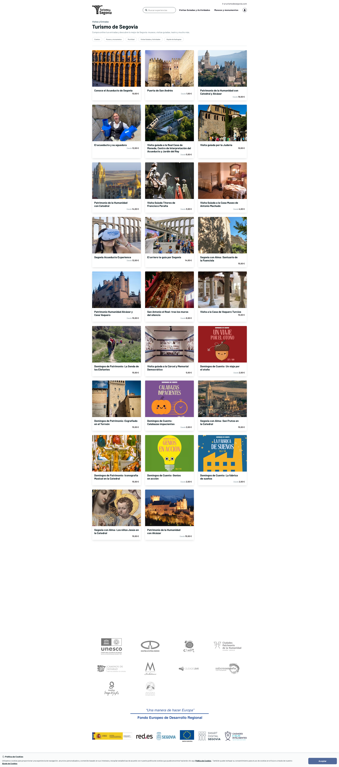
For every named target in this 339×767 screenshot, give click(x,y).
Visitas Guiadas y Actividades (194, 10)
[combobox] (158, 10)
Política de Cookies (203, 761)
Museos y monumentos (226, 10)
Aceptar (322, 761)
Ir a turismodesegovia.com (234, 3)
